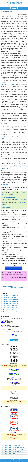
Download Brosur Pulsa (9, 309)
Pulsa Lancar (6, 12)
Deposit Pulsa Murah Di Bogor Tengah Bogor (12, 447)
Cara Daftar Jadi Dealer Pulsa (10, 295)
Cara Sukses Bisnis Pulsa (8, 286)
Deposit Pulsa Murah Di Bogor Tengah (11, 451)
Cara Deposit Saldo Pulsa (9, 297)
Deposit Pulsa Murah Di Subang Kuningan (11, 445)
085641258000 (14, 335)
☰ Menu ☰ (14, 8)
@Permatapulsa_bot (14, 374)
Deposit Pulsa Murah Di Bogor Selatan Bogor (12, 449)
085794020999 (14, 370)
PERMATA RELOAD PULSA (8, 84)
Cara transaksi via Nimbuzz (10, 307)
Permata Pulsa (14, 2)
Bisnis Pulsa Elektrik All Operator (18, 287)
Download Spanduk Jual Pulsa (11, 311)
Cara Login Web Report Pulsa (10, 301)
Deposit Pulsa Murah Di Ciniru (8, 453)
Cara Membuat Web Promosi (10, 305)
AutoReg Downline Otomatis (10, 299)
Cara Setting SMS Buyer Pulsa (10, 303)
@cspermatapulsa (14, 342)
